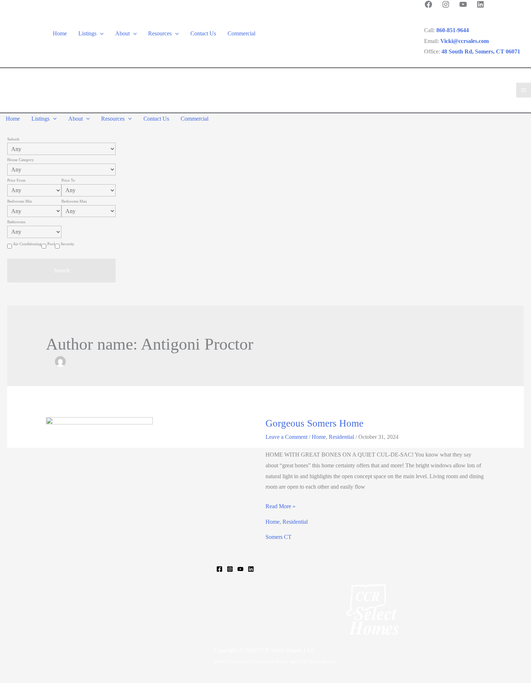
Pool (51, 244)
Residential (341, 437)
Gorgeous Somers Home (314, 423)
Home (60, 33)
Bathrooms (16, 222)
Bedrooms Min (19, 201)
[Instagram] (230, 569)
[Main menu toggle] (523, 90)
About (122, 33)
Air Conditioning (27, 244)
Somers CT (279, 537)
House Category (20, 159)
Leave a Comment (286, 437)
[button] (100, 33)
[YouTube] (240, 569)
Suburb (13, 139)
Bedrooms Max (74, 201)
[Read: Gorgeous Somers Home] (99, 452)
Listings (87, 33)
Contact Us (203, 33)
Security (67, 244)
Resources (160, 33)
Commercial (241, 33)
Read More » (280, 507)
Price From (16, 180)
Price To (68, 180)
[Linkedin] (251, 569)
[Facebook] (219, 569)
